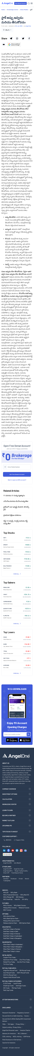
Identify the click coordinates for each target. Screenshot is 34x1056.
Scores (26, 1016)
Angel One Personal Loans (10, 1030)
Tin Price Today (8, 964)
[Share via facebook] (29, 38)
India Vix (17, 899)
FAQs (4, 1024)
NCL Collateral (22, 1033)
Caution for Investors (8, 1043)
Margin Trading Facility (21, 871)
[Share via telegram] (11, 38)
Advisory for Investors (9, 1033)
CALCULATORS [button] (7, 799)
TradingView (6, 880)
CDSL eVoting (6, 1036)
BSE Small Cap (7, 899)
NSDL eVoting (17, 1036)
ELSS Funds (7, 983)
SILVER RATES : (7, 942)
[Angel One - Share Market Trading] (7, 3)
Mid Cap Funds (16, 988)
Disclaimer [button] (6, 1007)
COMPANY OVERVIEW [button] (9, 789)
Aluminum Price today (10, 960)
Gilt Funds (6, 988)
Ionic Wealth (17, 863)
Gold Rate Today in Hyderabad (12, 936)
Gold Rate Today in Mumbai (11, 929)
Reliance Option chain (10, 923)
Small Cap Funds (8, 986)
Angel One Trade (18, 869)
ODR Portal (26, 1036)
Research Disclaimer (8, 1013)
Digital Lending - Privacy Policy (11, 1027)
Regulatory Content (23, 1013)
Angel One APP (7, 869)
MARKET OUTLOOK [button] (8, 820)
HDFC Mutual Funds (23, 973)
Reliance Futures (24, 908)
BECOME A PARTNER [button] (8, 815)
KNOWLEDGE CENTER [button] (9, 804)
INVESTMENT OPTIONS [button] (9, 794)
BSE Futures (7, 910)
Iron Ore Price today (23, 962)
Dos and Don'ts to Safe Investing (12, 1016)
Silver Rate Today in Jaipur (11, 951)
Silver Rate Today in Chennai (12, 949)
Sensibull (5, 878)
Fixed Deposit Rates (17, 873)
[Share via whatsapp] (17, 38)
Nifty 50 (5, 892)
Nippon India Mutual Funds (11, 977)
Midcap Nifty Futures (10, 908)
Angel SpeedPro (8, 871)
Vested (27, 878)
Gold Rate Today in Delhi (10, 931)
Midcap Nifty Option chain (11, 921)
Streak (21, 878)
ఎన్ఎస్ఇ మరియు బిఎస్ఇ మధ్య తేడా (15, 501)
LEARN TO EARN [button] (7, 810)
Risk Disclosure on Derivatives (11, 1039)
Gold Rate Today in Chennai (11, 934)
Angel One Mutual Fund (10, 970)
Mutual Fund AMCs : (9, 968)
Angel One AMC (7, 863)
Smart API (6, 873)
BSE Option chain (24, 923)
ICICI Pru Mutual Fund (9, 975)
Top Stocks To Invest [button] (10, 831)
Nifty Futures (7, 905)
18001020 (8, 840)
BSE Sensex (20, 897)
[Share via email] (3, 44)
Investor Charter (25, 1030)
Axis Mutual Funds (9, 973)
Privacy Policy (20, 1024)
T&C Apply (11, 1024)
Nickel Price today (9, 962)
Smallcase (14, 878)
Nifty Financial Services (10, 895)
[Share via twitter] (23, 38)
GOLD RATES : (6, 927)
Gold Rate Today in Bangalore (12, 938)
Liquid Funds (17, 983)
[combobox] (7, 30)
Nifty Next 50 (24, 895)
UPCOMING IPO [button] (7, 825)
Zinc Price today (24, 960)
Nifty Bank (14, 892)
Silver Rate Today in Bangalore (12, 947)
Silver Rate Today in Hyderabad (12, 944)
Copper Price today (9, 957)
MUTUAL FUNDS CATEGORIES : (12, 981)
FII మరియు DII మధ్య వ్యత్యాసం (14, 495)
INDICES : (5, 890)
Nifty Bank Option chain (10, 918)
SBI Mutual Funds (24, 970)
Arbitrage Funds (21, 986)
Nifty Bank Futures (20, 905)
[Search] (29, 3)
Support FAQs (20, 840)
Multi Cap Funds (8, 990)
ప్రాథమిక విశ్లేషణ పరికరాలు (12, 515)
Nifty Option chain (9, 916)
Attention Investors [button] (10, 999)
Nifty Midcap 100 (8, 897)
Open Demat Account (20, 3)
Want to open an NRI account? (17, 480)
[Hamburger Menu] (32, 3)
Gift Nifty (25, 899)
